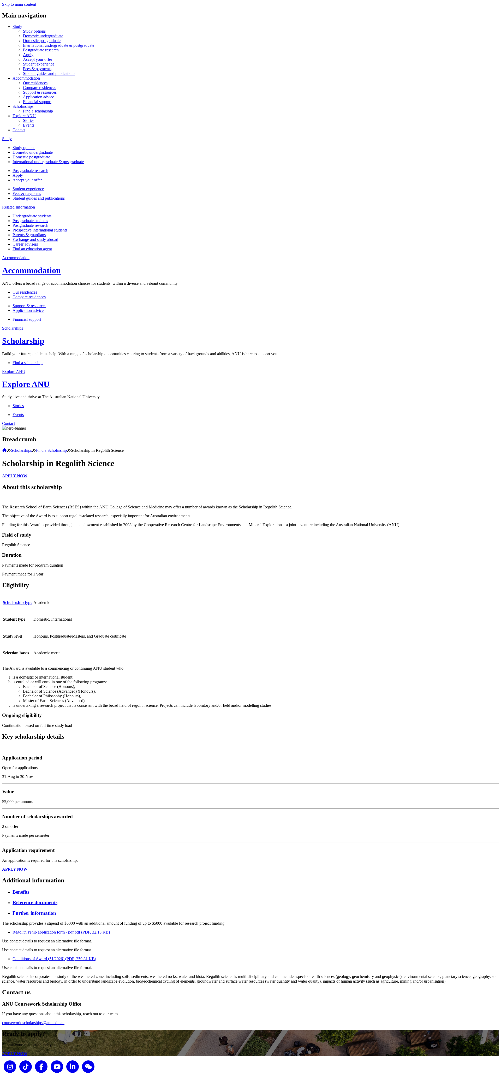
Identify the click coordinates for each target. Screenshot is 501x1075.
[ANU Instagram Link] (10, 1066)
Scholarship (23, 341)
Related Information (18, 207)
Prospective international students (40, 230)
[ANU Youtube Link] (57, 1066)
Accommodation (26, 78)
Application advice (38, 97)
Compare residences (39, 87)
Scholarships (23, 106)
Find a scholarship (38, 111)
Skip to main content (19, 4)
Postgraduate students (30, 220)
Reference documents (35, 902)
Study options (34, 31)
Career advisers (25, 244)
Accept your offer (37, 59)
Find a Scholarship (51, 450)
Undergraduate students (32, 216)
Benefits (21, 892)
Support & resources (40, 92)
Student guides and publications (49, 73)
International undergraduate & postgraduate (58, 45)
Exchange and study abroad (35, 239)
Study (17, 26)
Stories (28, 120)
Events (28, 125)
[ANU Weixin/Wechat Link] (88, 1066)
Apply (28, 54)
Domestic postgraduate (42, 40)
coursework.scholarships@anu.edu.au (33, 1022)
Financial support (37, 101)
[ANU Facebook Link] (41, 1066)
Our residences (35, 83)
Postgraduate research (41, 50)
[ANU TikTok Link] (25, 1066)
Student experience (38, 64)
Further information (34, 913)
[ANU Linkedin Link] (72, 1066)
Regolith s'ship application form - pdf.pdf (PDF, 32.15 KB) (61, 932)
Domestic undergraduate (43, 36)
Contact (19, 130)
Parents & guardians (29, 235)
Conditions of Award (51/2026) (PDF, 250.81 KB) (54, 959)
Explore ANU (24, 116)
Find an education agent (32, 249)
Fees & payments (37, 69)
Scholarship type (17, 602)
